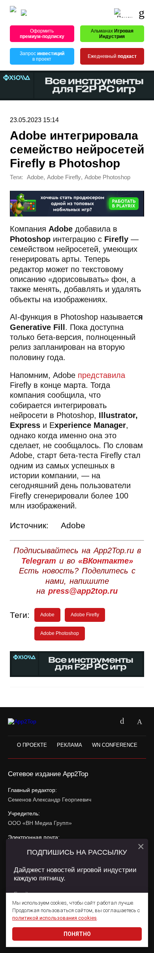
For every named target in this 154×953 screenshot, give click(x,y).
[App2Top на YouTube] (104, 722)
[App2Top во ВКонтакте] (122, 722)
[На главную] (13, 13)
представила (101, 375)
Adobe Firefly (64, 177)
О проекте (32, 745)
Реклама (69, 745)
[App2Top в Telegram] (139, 722)
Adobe (35, 177)
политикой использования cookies (54, 918)
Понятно (77, 934)
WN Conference (114, 745)
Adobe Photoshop (107, 177)
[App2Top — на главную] (28, 721)
